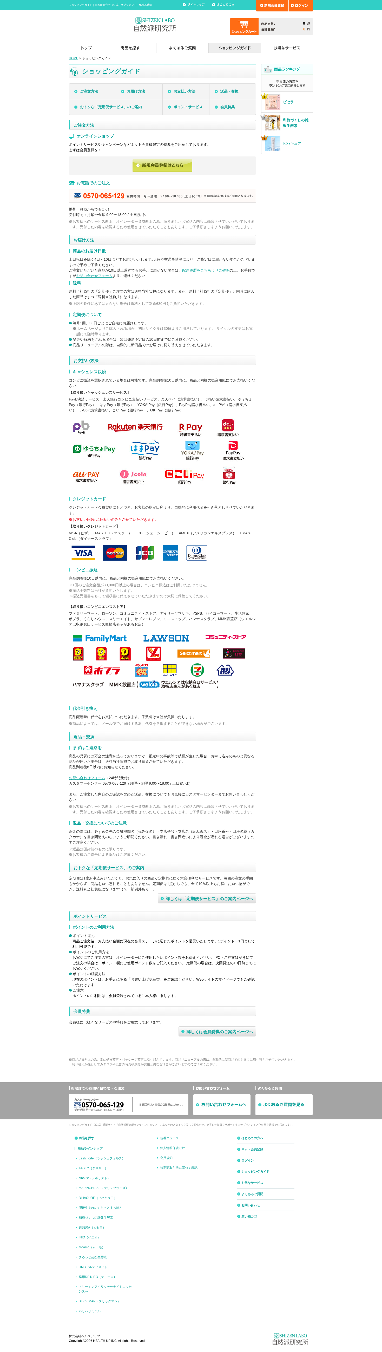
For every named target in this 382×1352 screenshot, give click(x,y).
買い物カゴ (249, 1216)
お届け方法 (136, 91)
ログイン (247, 1160)
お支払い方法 (184, 91)
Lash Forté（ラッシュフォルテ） (102, 1158)
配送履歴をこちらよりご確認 (205, 270)
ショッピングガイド (255, 1171)
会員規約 (166, 1158)
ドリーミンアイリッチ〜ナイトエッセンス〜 (105, 1289)
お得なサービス (252, 1183)
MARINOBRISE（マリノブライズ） (104, 1188)
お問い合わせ (250, 1205)
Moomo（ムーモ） (92, 1247)
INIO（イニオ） (90, 1237)
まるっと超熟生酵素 (93, 1257)
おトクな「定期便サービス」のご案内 (111, 107)
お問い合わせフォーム (94, 276)
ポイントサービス (188, 107)
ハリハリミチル (90, 1311)
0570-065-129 (114, 783)
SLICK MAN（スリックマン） (100, 1301)
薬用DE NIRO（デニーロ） (98, 1277)
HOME (73, 58)
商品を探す (86, 1138)
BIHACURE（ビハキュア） (98, 1198)
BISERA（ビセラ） (92, 1227)
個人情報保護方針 (172, 1148)
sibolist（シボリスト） (94, 1178)
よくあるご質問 (252, 1194)
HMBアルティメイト (93, 1267)
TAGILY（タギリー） (93, 1168)
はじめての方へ (252, 1138)
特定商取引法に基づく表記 (178, 1168)
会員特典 (227, 107)
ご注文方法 (89, 91)
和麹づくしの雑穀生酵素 (96, 1217)
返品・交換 (229, 91)
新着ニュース (169, 1138)
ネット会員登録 (252, 1149)
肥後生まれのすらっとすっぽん (100, 1208)
